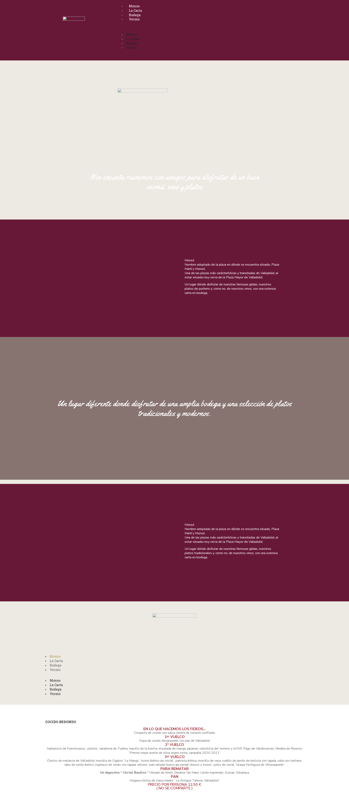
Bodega (135, 15)
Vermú (134, 19)
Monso (134, 6)
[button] (206, 30)
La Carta (135, 10)
